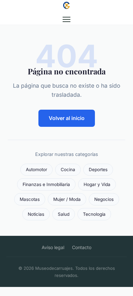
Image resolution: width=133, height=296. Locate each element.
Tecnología (94, 214)
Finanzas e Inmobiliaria (46, 184)
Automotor (36, 169)
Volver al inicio (67, 118)
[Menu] (66, 19)
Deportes (98, 169)
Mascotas (30, 199)
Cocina (68, 169)
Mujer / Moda (67, 199)
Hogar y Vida (97, 184)
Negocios (104, 199)
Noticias (36, 214)
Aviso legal (53, 247)
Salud (63, 214)
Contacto (81, 247)
